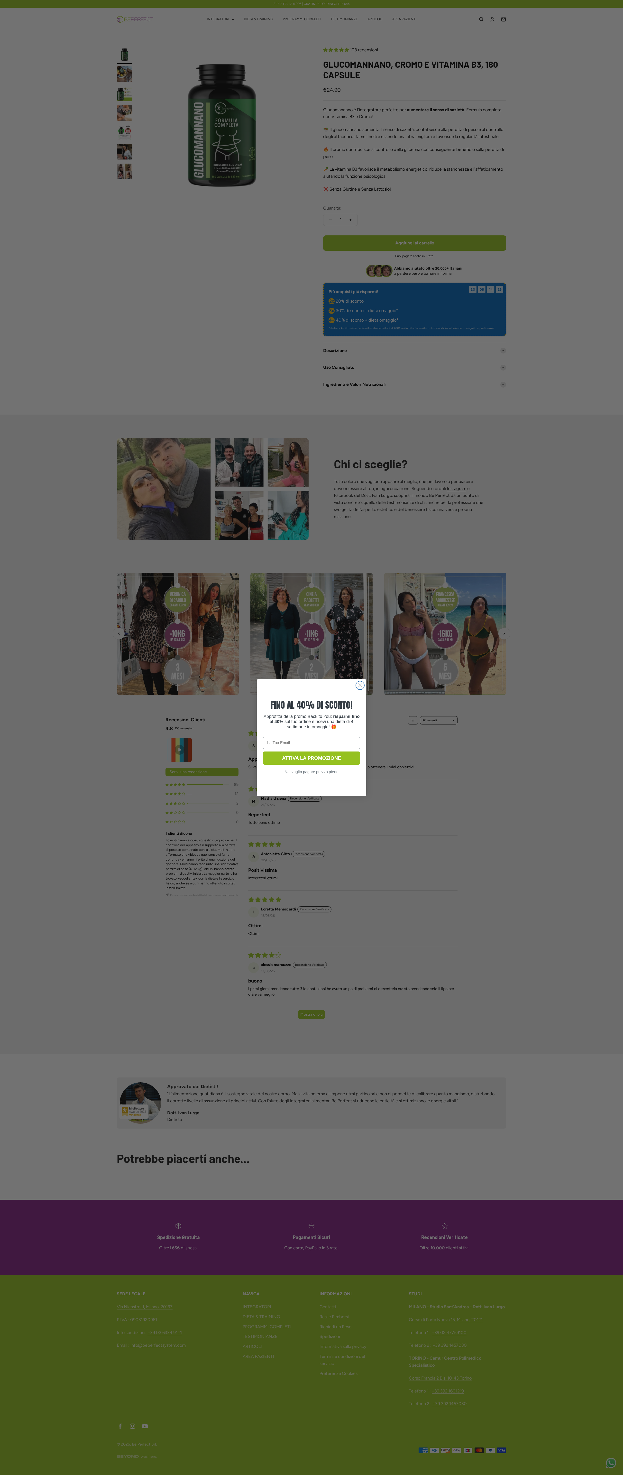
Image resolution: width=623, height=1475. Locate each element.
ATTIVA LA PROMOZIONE (311, 758)
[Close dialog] (360, 685)
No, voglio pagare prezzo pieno (311, 772)
